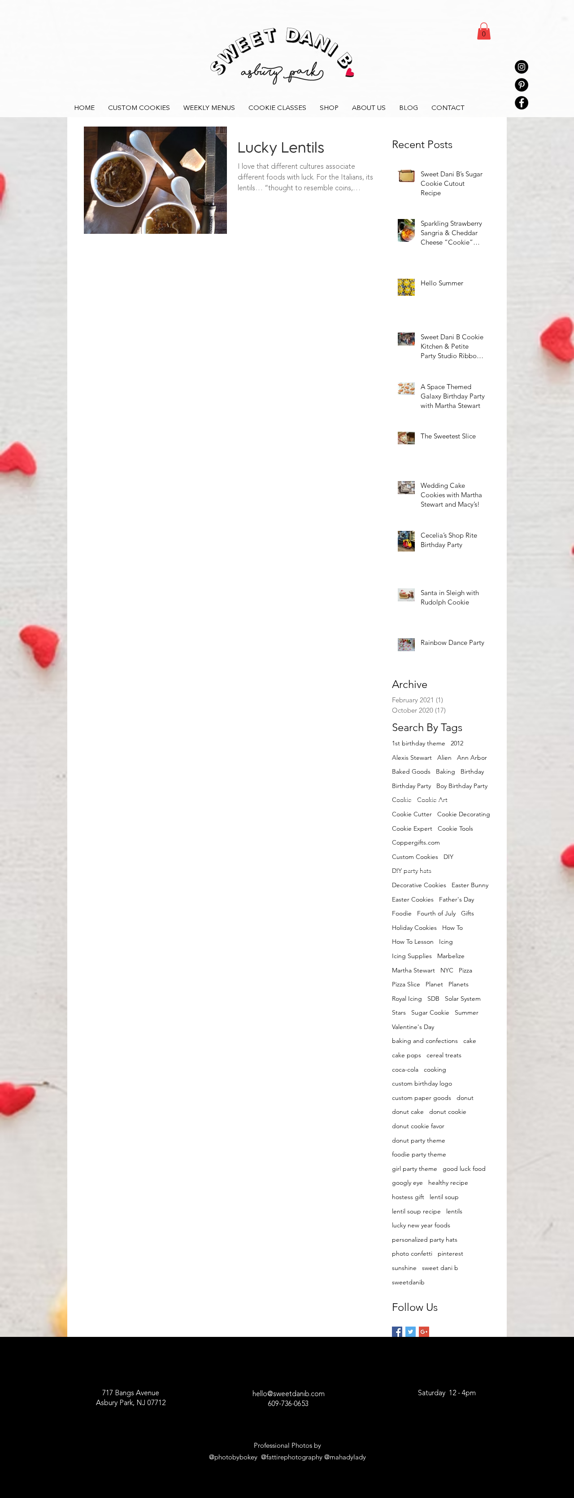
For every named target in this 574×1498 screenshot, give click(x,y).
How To (452, 928)
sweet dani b (440, 1268)
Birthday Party (411, 786)
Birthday (472, 771)
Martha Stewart (413, 970)
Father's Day (456, 899)
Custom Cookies (415, 857)
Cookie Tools (455, 828)
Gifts (467, 913)
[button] (484, 30)
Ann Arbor (472, 757)
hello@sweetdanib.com (288, 1394)
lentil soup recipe (416, 1211)
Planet (434, 984)
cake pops (406, 1055)
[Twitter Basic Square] (410, 1332)
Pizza (465, 970)
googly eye (407, 1182)
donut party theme (418, 1140)
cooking (435, 1069)
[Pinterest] (521, 85)
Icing (446, 941)
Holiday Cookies (414, 928)
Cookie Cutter (412, 814)
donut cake (408, 1112)
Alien (444, 757)
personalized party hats (424, 1239)
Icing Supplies (412, 956)
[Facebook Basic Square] (397, 1332)
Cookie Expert (412, 828)
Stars (399, 1012)
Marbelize (451, 956)
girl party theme (414, 1169)
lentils (454, 1211)
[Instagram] (521, 67)
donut (465, 1098)
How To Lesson (413, 941)
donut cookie (447, 1112)
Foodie (402, 913)
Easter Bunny (470, 885)
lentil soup (444, 1197)
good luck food (464, 1169)
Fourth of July (436, 913)
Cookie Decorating (463, 814)
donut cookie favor (418, 1126)
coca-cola (405, 1069)
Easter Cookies (413, 899)
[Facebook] (521, 103)
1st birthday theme (418, 743)
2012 (457, 743)
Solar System (463, 998)
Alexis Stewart (412, 757)
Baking (445, 771)
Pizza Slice (406, 984)
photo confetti (412, 1253)
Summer (466, 1012)
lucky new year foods (421, 1225)
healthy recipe (448, 1182)
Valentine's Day (413, 1027)
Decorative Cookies (419, 885)
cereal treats (443, 1055)
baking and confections (425, 1041)
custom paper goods (421, 1098)
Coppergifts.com (416, 842)
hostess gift (408, 1197)
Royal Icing (407, 998)
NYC (446, 970)
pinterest (450, 1253)
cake (469, 1041)
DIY (448, 857)
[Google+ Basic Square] (424, 1332)
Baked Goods (411, 771)
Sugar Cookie (430, 1012)
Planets (458, 984)
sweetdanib (408, 1282)
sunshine (404, 1268)
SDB (433, 998)
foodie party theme (419, 1154)
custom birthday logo (422, 1083)
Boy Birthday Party (461, 786)
